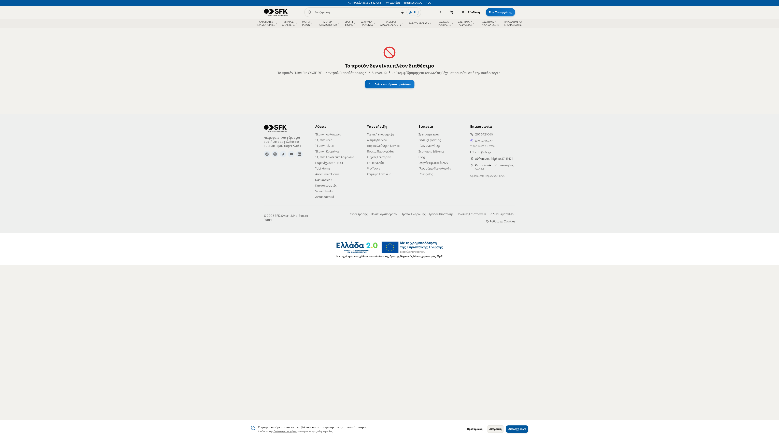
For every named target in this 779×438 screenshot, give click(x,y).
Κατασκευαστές (326, 185)
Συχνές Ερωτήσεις (379, 157)
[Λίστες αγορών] (441, 12)
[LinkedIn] (299, 154)
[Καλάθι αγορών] (452, 12)
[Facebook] (267, 154)
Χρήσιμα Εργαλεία (379, 174)
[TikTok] (283, 154)
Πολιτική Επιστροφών (471, 214)
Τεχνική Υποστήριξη (380, 134)
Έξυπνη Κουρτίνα (327, 151)
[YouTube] (291, 154)
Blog (422, 157)
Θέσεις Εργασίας (430, 140)
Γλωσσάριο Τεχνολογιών (435, 168)
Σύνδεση (474, 12)
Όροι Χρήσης (359, 214)
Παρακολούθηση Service (383, 145)
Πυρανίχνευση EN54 (329, 162)
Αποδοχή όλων (517, 428)
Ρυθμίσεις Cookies (502, 221)
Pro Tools (373, 168)
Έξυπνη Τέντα (324, 145)
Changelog (426, 174)
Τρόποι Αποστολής (441, 214)
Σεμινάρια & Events (431, 151)
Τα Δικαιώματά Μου (502, 214)
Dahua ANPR (323, 179)
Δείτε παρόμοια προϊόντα (392, 84)
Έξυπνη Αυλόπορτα (328, 134)
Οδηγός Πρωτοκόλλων (433, 162)
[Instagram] (275, 154)
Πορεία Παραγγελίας (380, 151)
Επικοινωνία (375, 162)
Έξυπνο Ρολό (323, 140)
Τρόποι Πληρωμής (414, 214)
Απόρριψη (495, 428)
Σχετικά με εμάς (429, 134)
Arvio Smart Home (327, 174)
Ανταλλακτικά (324, 197)
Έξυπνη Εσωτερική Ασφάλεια (334, 157)
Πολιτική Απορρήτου (285, 431)
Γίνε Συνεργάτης (500, 12)
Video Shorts (324, 191)
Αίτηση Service (377, 140)
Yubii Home (322, 168)
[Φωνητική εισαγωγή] (402, 12)
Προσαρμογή (475, 428)
